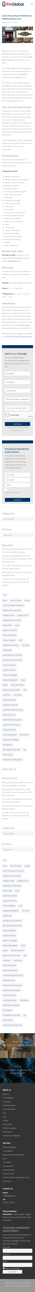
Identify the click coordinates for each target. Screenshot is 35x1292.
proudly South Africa (9, 670)
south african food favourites (12, 720)
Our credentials (8, 1098)
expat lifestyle (7, 625)
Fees (4, 1113)
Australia (27, 600)
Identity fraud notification (11, 1136)
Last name (6, 1254)
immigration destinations (11, 645)
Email (4, 1261)
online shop (18, 258)
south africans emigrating (11, 740)
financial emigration (9, 640)
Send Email (17, 424)
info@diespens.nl (14, 261)
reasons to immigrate (10, 675)
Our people (6, 1102)
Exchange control (9, 1170)
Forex (5, 1158)
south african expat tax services (13, 710)
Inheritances (7, 1181)
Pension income (8, 1174)
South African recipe (9, 730)
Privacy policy (7, 1124)
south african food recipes (11, 725)
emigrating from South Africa (12, 620)
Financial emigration (9, 1147)
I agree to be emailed (12, 492)
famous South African (10, 635)
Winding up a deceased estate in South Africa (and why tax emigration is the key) (17, 550)
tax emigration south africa (11, 750)
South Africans (24, 735)
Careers (5, 1120)
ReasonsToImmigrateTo (10, 680)
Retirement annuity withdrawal (13, 1155)
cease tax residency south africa (13, 605)
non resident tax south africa (12, 655)
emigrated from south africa (12, 610)
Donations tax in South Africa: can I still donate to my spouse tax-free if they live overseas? (15, 582)
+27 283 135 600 (8, 1202)
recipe (23, 680)
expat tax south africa (10, 630)
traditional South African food (12, 760)
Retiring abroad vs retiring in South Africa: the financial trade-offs (17, 573)
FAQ (4, 1117)
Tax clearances (8, 1166)
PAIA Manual (7, 1132)
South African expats (9, 700)
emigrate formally (8, 615)
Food (20, 640)
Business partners (9, 1105)
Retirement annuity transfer (11, 690)
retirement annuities (17, 685)
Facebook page (22, 325)
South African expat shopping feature (19, 336)
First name (6, 1247)
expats (17, 625)
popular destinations (9, 665)
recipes (5, 685)
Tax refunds (7, 1162)
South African (18, 695)
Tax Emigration (8, 1151)
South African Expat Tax (10, 705)
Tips (24, 750)
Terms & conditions (9, 1128)
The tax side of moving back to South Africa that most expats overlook (17, 567)
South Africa (6, 695)
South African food (9, 715)
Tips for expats (8, 755)
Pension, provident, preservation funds (16, 1177)
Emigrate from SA (23, 615)
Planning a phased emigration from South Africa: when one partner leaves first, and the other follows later (17, 559)
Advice (5, 600)
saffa (25, 690)
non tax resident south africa (12, 660)
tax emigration (7, 745)
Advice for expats (15, 600)
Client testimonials (9, 1109)
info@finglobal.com (9, 1196)
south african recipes (9, 735)
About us (6, 1094)
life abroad (25, 645)
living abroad (7, 650)
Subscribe (17, 500)
